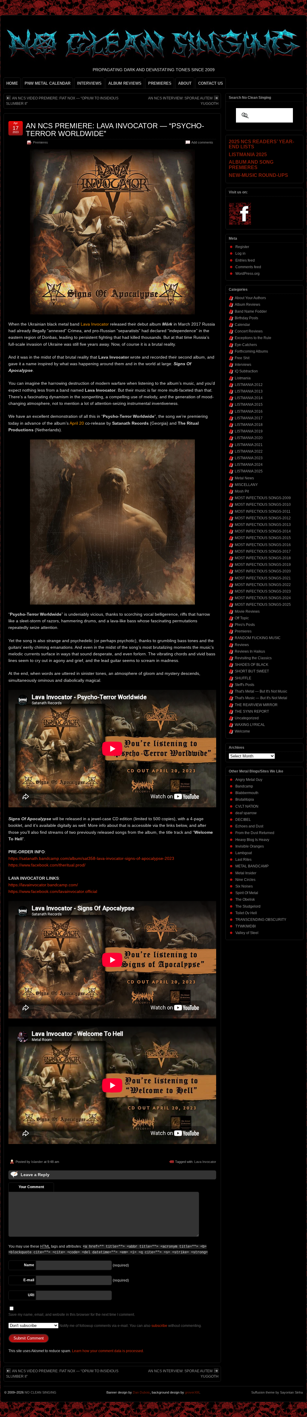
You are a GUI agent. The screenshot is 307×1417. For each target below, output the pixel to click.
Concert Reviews (249, 331)
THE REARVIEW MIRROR (256, 705)
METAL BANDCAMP (252, 866)
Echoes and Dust (249, 826)
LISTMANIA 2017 (249, 418)
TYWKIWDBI (245, 926)
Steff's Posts (244, 685)
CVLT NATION (246, 806)
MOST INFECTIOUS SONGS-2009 (263, 498)
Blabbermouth (246, 793)
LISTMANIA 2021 (249, 445)
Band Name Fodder (251, 311)
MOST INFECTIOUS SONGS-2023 (263, 591)
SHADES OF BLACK (251, 665)
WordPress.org (247, 274)
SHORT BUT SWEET (252, 671)
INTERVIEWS (89, 83)
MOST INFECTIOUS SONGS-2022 (263, 585)
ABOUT (185, 83)
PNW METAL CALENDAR (47, 83)
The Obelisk (245, 899)
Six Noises (244, 886)
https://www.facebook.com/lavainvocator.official (52, 891)
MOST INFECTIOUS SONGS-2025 (263, 604)
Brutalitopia (244, 799)
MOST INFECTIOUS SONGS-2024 (263, 598)
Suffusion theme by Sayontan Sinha (277, 1392)
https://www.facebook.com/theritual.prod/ (46, 865)
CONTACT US (210, 83)
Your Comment (31, 1187)
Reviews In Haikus (250, 651)
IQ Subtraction (246, 371)
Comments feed (248, 267)
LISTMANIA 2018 (249, 425)
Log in (240, 253)
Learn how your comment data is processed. (108, 1351)
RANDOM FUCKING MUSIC (258, 638)
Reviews (242, 645)
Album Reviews (247, 304)
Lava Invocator (205, 1162)
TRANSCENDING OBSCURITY (260, 920)
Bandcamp (244, 786)
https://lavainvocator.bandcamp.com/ (43, 884)
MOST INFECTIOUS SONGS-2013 (263, 525)
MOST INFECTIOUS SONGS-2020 (263, 571)
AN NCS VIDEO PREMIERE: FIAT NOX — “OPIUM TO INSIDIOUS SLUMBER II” (62, 101)
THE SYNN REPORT (252, 711)
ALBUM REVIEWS (125, 83)
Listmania (243, 378)
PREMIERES (159, 83)
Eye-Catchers (246, 345)
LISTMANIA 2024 (249, 465)
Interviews (243, 365)
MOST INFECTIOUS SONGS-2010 (263, 504)
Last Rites (243, 859)
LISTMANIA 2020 (249, 438)
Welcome (242, 731)
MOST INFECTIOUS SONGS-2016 (263, 545)
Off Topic (242, 618)
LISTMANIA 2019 (249, 431)
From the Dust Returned (254, 833)
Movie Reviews (247, 611)
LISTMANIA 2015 (249, 404)
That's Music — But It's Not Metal (261, 698)
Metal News (244, 478)
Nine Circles (245, 880)
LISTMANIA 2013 (249, 391)
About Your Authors (250, 298)
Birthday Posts (246, 318)
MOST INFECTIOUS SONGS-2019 (263, 565)
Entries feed (245, 260)
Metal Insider (245, 873)
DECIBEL (243, 820)
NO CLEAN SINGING (40, 1392)
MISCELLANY (246, 485)
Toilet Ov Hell (246, 913)
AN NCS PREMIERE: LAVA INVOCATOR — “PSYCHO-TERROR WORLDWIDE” (115, 130)
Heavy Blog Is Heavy (252, 840)
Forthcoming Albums (251, 351)
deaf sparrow (246, 813)
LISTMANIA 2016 (249, 411)
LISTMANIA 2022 (249, 451)
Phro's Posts (245, 625)
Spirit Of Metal (246, 893)
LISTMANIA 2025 (249, 471)
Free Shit (242, 358)
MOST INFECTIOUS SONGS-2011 (263, 511)
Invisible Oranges (249, 846)
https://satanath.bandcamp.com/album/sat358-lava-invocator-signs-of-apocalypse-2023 (91, 858)
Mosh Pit (242, 491)
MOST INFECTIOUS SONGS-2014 (263, 531)
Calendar (242, 325)
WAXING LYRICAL (250, 725)
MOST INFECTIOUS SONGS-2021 (263, 578)
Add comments (202, 142)
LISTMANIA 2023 (249, 458)
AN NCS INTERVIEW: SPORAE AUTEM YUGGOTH (183, 101)
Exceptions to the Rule (253, 338)
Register (242, 247)
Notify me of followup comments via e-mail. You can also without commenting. (130, 1326)
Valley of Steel (246, 933)
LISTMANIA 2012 (249, 385)
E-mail (28, 1280)
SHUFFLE (243, 678)
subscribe (159, 1326)
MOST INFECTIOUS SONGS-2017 (263, 551)
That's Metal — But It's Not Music (261, 691)
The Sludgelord (248, 906)
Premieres (40, 142)
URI (31, 1295)
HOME (12, 83)
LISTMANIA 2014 (249, 398)
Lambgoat (243, 853)
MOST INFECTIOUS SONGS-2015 (263, 538)
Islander (37, 1162)
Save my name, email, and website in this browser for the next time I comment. (71, 1314)
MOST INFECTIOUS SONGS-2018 (263, 558)
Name (29, 1265)
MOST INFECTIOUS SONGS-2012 (263, 518)
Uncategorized (247, 718)
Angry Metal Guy (248, 780)
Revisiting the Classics (253, 658)
